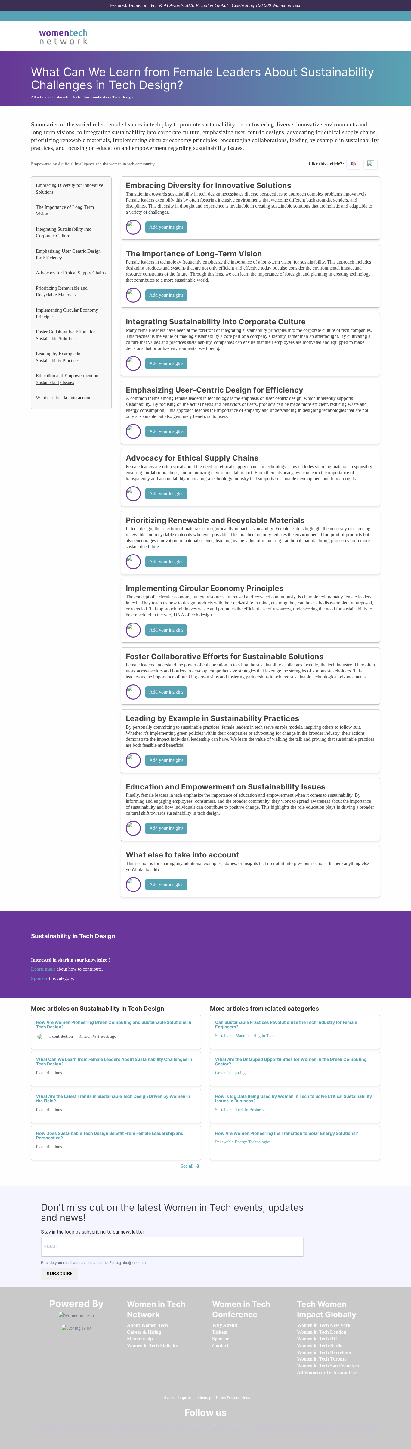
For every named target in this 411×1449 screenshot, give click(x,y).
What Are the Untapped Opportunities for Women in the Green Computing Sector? (291, 1061)
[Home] (65, 36)
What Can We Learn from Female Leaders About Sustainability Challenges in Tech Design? (114, 1061)
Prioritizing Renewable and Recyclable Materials (62, 291)
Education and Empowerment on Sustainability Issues (67, 379)
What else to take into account (64, 397)
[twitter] (223, 1426)
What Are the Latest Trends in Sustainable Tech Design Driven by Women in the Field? (113, 1098)
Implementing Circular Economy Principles (67, 313)
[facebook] (166, 1426)
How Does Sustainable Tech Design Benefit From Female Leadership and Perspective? (110, 1135)
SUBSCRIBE (59, 1274)
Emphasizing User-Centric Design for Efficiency (68, 254)
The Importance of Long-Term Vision (65, 210)
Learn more (43, 969)
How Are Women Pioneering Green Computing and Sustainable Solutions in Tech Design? (113, 1024)
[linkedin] (185, 1426)
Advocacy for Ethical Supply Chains (71, 272)
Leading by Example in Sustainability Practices (58, 357)
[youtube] (242, 1426)
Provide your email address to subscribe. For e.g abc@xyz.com (93, 1262)
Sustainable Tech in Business (239, 1110)
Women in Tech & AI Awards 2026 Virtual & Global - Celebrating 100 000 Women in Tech (214, 5)
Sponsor (40, 978)
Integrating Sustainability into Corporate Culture (63, 232)
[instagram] (204, 1426)
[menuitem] (147, 1325)
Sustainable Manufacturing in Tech (244, 1035)
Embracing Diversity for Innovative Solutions (69, 188)
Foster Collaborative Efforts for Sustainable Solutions (65, 335)
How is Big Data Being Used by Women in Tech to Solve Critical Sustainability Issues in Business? (293, 1098)
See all (188, 1166)
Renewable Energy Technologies (242, 1142)
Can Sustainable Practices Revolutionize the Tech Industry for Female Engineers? (286, 1024)
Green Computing (230, 1073)
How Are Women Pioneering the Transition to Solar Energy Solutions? (286, 1133)
